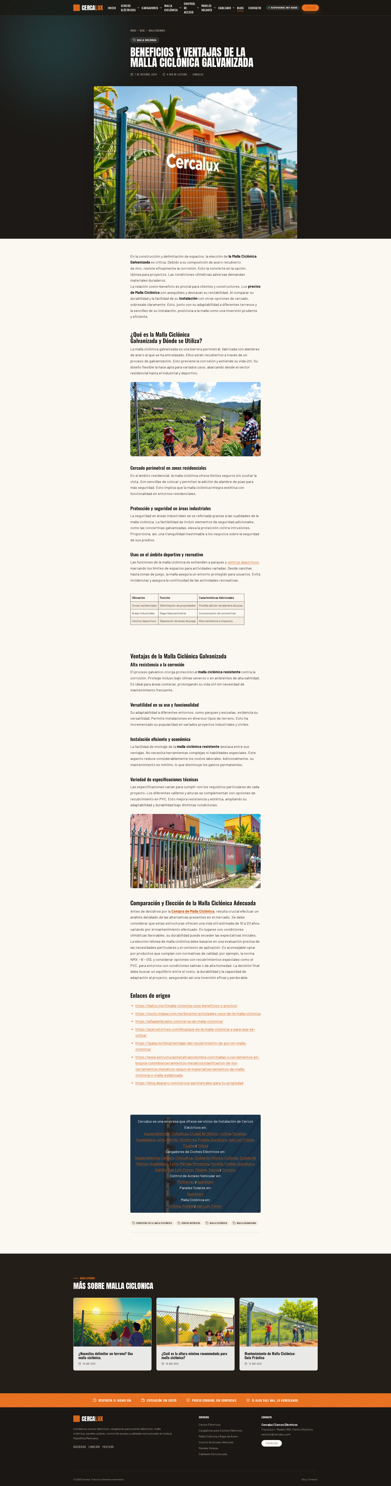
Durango (239, 1133)
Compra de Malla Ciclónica (192, 911)
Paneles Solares (206, 7)
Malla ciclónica (171, 7)
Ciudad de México (204, 1133)
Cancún (167, 1157)
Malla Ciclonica (157, 30)
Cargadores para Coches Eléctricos (220, 1430)
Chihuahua (179, 1133)
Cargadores (150, 8)
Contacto (254, 8)
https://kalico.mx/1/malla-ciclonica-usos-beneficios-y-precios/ (186, 1005)
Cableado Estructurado (213, 1454)
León (161, 1139)
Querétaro (219, 1139)
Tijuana (188, 1145)
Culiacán (231, 1157)
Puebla (203, 1139)
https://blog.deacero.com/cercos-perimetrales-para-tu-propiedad (189, 1083)
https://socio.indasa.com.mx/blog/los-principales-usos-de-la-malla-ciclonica (197, 1013)
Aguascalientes (156, 1133)
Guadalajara (145, 1139)
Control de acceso (189, 7)
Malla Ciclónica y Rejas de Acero (218, 1436)
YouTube (108, 1447)
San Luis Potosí (241, 1139)
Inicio (112, 8)
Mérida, (173, 1139)
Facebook (79, 1447)
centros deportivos (243, 562)
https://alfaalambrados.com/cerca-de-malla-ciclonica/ (179, 1021)
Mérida (185, 1163)
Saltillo (160, 1169)
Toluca (203, 1145)
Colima (225, 1133)
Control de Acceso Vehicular (216, 1442)
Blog (240, 8)
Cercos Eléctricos (128, 7)
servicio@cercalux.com (276, 1434)
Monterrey (187, 1139)
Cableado (224, 8)
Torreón (228, 1169)
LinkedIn (94, 1447)
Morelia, (217, 1163)
